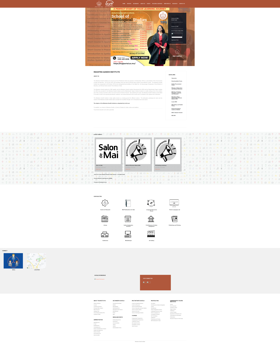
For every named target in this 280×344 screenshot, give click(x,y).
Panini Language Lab (174, 209)
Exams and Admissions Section (100, 328)
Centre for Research (105, 209)
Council (95, 305)
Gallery (114, 326)
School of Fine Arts (135, 311)
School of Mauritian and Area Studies (139, 308)
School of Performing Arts (137, 306)
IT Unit (95, 324)
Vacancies (174, 78)
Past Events (115, 321)
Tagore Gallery (173, 309)
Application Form (175, 40)
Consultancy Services (155, 314)
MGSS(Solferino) (116, 308)
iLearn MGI (174, 101)
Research (174, 3)
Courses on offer (174, 26)
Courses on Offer (175, 18)
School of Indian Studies (137, 309)
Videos (114, 324)
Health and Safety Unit (98, 330)
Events (148, 3)
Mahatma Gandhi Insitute (104, 4)
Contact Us (182, 3)
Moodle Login (174, 20)
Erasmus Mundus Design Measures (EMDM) (103, 178)
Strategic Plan (96, 311)
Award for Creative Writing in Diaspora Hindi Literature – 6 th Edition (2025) (109, 174)
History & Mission (97, 303)
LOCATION (37, 269)
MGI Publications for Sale (128, 209)
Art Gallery (151, 240)
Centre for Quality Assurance (137, 303)
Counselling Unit (97, 327)
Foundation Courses (136, 324)
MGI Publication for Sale (156, 320)
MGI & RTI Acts (97, 309)
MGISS (114, 305)
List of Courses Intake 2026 (177, 30)
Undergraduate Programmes (137, 319)
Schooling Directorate (117, 303)
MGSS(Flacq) (115, 311)
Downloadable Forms (177, 81)
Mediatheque (128, 240)
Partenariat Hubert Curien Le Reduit (176, 109)
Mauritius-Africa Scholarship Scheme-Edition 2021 (177, 97)
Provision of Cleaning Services (100, 182)
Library (105, 225)
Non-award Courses (136, 323)
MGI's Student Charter (177, 112)
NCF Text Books (154, 316)
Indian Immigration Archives (128, 226)
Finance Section (97, 331)
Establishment (96, 325)
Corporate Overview (98, 306)
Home (124, 3)
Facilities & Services (157, 3)
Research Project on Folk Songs (176, 318)
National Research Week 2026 (133, 165)
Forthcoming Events (117, 319)
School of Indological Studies (137, 312)
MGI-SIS (174, 115)
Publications (172, 317)
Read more (98, 169)
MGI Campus (177, 56)
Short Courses (135, 326)
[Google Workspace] (99, 279)
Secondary (136, 3)
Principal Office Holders (98, 308)
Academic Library (173, 307)
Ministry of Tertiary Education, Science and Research (176, 93)
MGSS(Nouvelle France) (118, 309)
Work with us (167, 3)
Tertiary (129, 3)
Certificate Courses (135, 321)
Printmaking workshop (160, 165)
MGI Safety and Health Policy (177, 105)
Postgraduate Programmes (137, 318)
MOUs (13, 269)
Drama (171, 304)
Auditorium (105, 240)
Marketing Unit (96, 322)
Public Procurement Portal (176, 84)
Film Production (173, 306)
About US (143, 3)
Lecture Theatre (173, 312)
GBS (114, 314)
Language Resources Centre (151, 210)
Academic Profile (97, 314)
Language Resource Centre (156, 311)
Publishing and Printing (175, 225)
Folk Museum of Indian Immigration (151, 226)
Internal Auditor (97, 335)
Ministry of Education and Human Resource (177, 88)
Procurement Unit (97, 333)
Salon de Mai (99, 165)
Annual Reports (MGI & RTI (99, 312)
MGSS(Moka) (115, 306)
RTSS (114, 312)
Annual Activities (116, 323)
